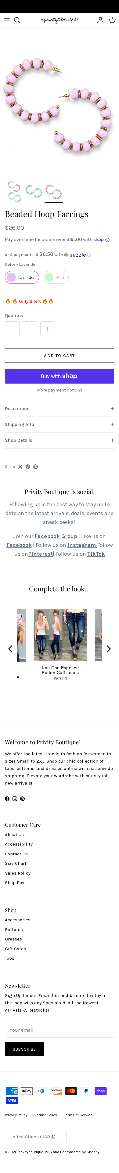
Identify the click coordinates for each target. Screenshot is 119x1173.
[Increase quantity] (47, 328)
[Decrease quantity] (12, 328)
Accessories (18, 919)
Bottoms (14, 929)
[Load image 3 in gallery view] (59, 102)
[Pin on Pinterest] (35, 466)
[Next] (108, 648)
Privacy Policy (16, 1115)
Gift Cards (15, 948)
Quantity (14, 315)
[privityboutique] (59, 20)
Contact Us (16, 854)
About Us (14, 834)
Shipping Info (19, 424)
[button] (59, 255)
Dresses (13, 939)
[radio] (22, 277)
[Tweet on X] (20, 466)
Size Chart (16, 863)
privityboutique (30, 1152)
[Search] (20, 20)
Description (17, 408)
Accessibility (19, 844)
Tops (9, 958)
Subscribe (24, 1049)
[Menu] (6, 20)
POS (48, 1152)
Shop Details (18, 440)
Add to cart (59, 355)
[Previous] (11, 648)
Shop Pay (14, 882)
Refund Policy (45, 1115)
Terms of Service (78, 1115)
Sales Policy (18, 873)
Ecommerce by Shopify (79, 1152)
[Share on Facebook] (28, 466)
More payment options (59, 390)
